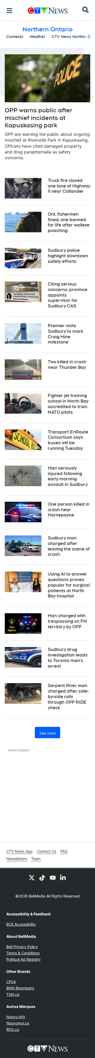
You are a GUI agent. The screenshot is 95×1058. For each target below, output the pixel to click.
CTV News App (19, 851)
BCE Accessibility (21, 924)
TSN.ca (12, 994)
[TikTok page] (42, 878)
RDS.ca (12, 1029)
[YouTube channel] (53, 878)
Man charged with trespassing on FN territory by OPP (67, 621)
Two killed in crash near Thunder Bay (67, 364)
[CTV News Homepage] (48, 10)
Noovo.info (15, 1016)
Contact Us (46, 851)
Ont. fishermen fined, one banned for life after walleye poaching (68, 222)
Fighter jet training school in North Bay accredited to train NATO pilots (68, 403)
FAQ (64, 851)
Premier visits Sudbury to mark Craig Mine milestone (65, 334)
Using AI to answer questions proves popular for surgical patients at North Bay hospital (69, 585)
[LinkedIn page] (63, 878)
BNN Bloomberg (20, 988)
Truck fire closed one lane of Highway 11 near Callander (69, 186)
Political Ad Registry (23, 959)
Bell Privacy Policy (22, 946)
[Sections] (9, 10)
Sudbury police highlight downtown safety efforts (68, 256)
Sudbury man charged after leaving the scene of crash (69, 546)
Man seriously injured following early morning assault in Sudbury (68, 476)
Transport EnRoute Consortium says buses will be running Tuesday (68, 440)
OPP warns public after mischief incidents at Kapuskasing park (38, 118)
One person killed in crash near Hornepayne (68, 510)
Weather (37, 37)
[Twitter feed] (31, 878)
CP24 (11, 981)
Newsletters (16, 858)
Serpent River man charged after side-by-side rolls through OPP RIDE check (68, 696)
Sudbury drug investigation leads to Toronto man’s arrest (68, 657)
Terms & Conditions (23, 953)
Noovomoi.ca (17, 1023)
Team (36, 858)
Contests (14, 37)
